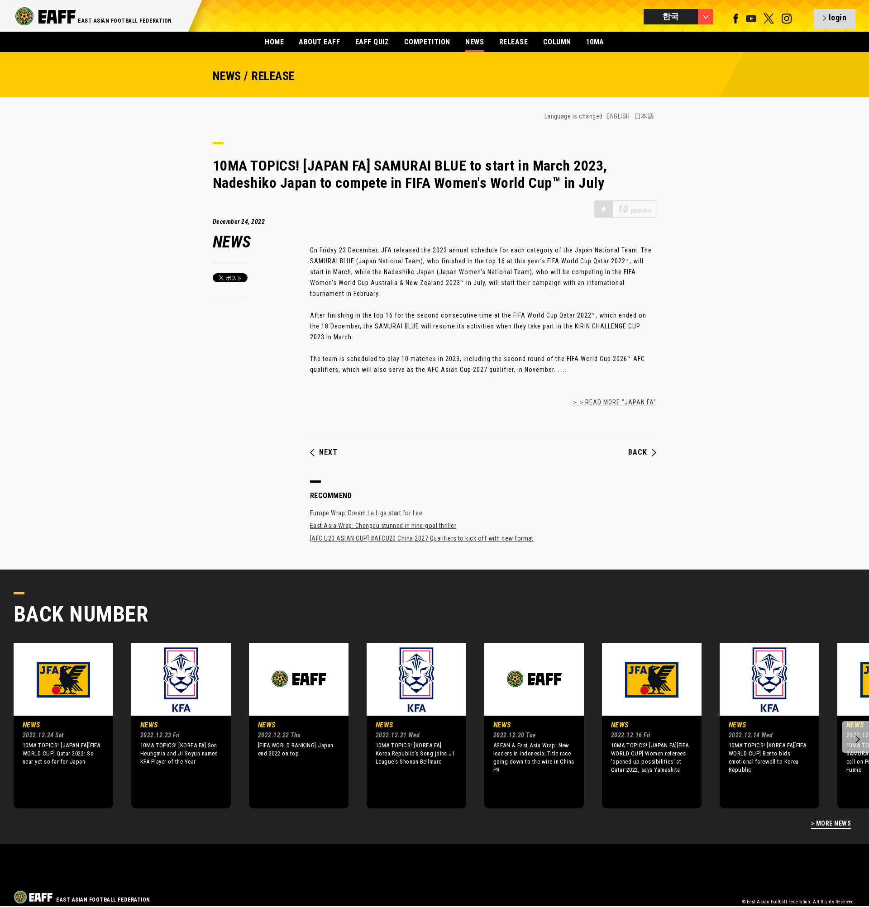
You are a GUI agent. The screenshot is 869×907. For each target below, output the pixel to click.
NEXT (328, 452)
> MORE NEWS (831, 823)
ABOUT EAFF (319, 42)
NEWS (474, 42)
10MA (595, 42)
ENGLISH (618, 116)
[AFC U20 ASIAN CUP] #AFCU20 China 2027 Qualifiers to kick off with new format (422, 538)
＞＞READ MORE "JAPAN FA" (614, 402)
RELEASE (513, 42)
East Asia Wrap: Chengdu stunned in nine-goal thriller (383, 525)
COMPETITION (427, 42)
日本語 (644, 116)
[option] (56, 725)
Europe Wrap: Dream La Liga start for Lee (366, 513)
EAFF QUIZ (372, 42)
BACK (637, 452)
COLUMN (557, 42)
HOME (274, 42)
